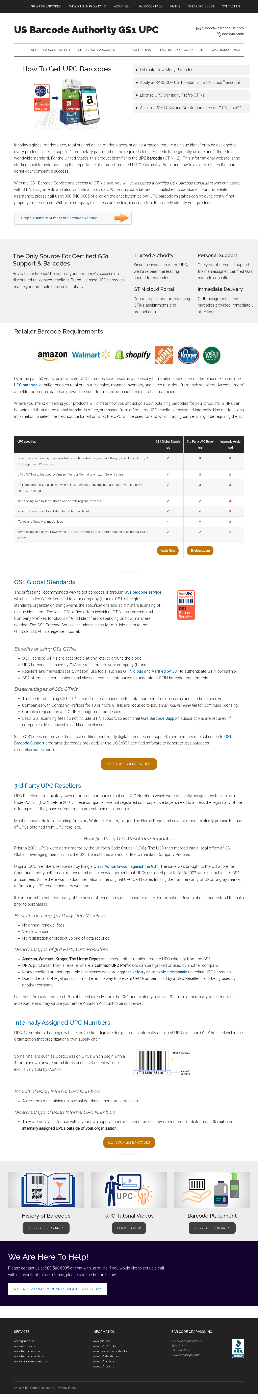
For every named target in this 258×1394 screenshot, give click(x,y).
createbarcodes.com (34, 749)
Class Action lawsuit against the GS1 (126, 866)
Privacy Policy (67, 1387)
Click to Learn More (212, 1228)
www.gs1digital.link (105, 1361)
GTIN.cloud (133, 671)
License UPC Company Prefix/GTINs (172, 95)
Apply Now (168, 550)
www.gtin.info (101, 1341)
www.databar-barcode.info (110, 1351)
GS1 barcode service (142, 592)
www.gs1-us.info (103, 1366)
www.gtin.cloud (24, 1341)
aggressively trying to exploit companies (153, 972)
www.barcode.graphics (29, 1356)
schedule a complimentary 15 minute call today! (57, 1289)
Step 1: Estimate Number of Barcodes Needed (59, 218)
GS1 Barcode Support (160, 718)
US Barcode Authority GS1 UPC (86, 29)
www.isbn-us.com (25, 1346)
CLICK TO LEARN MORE (46, 1228)
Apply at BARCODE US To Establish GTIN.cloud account (190, 82)
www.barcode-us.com (28, 1351)
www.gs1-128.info (104, 1346)
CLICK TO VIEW (129, 1228)
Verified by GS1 (165, 671)
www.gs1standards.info (108, 1356)
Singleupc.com (200, 550)
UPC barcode (25, 385)
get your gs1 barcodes (129, 764)
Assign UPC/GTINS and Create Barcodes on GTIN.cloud (190, 107)
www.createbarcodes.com (31, 1361)
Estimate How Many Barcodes (166, 69)
